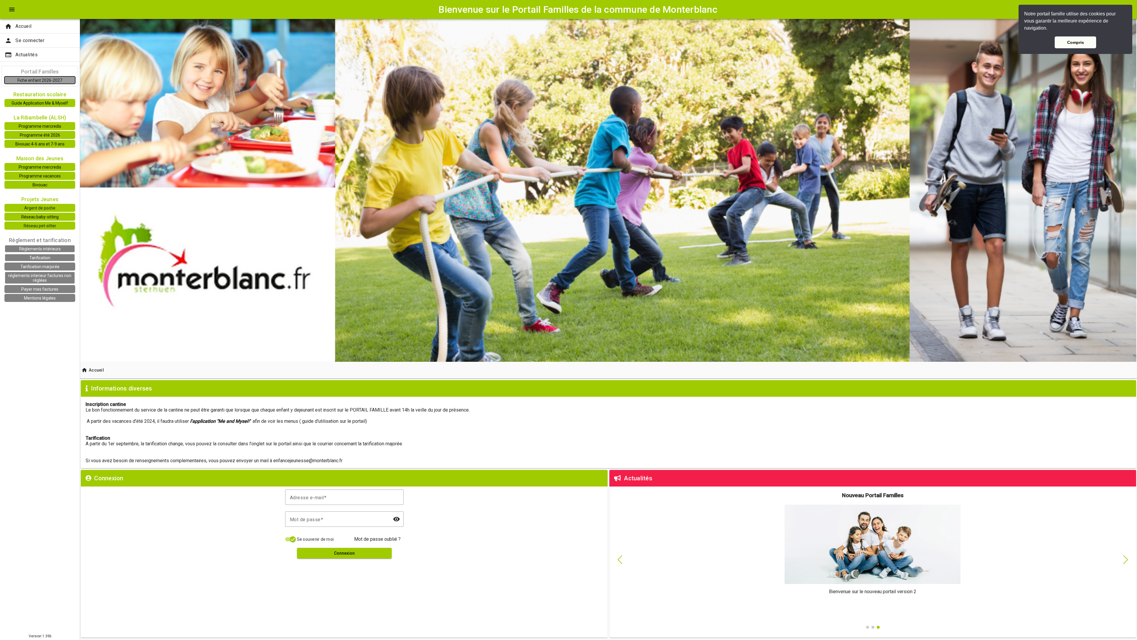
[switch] (290, 539)
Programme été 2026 (40, 135)
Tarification (39, 257)
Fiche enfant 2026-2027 (39, 80)
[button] (1049, 29)
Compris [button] (1075, 42)
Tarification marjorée (40, 266)
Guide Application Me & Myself (40, 103)
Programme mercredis (40, 126)
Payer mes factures (39, 289)
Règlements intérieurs (40, 249)
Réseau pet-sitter (40, 225)
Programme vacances (40, 176)
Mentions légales (40, 298)
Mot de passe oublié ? (377, 539)
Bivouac (40, 185)
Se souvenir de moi (315, 539)
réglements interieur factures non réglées (39, 278)
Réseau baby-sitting (40, 217)
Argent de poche (39, 208)
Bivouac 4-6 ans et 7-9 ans (40, 144)
